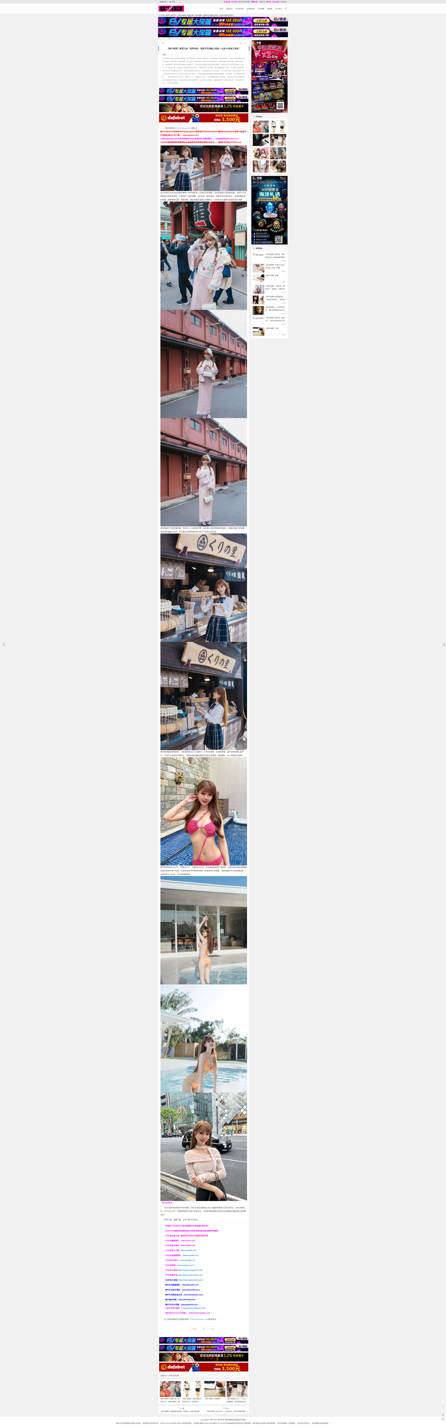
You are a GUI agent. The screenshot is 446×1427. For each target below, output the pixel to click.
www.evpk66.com (188, 1250)
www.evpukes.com (185, 1265)
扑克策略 (261, 9)
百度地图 (235, 1420)
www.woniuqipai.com (183, 128)
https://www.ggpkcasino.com (190, 1280)
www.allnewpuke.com (193, 1295)
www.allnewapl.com (186, 1300)
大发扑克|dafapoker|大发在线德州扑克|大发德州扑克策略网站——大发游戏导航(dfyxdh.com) (199, 139)
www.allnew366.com (191, 1290)
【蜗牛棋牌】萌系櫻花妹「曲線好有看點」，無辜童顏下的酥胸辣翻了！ (275, 299)
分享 (212, 1329)
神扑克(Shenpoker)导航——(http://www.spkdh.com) (187, 1313)
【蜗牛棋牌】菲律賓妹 (212, 1399)
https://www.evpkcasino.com (190, 1275)
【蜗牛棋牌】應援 (271, 275)
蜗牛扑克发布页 (244, 2)
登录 (173, 2)
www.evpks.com (188, 1241)
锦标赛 (269, 9)
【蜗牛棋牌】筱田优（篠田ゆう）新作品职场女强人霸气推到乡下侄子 (275, 320)
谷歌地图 (242, 1420)
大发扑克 (262, 2)
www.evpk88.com (190, 1255)
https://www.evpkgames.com (190, 1270)
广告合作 (283, 2)
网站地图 (228, 1420)
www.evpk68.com (187, 1260)
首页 (221, 9)
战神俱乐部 (251, 9)
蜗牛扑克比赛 (171, 15)
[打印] (241, 43)
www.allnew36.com (190, 1285)
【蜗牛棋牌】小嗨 (271, 328)
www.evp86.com (188, 1245)
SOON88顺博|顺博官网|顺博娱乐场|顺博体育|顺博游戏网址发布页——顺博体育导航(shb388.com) (200, 142)
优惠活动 (229, 9)
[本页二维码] (443, 1419)
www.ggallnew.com (189, 1305)
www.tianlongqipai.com (194, 1308)
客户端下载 (240, 9)
